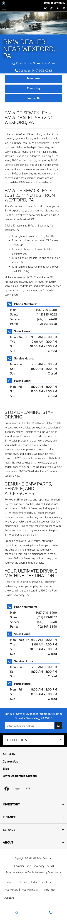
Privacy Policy (11, 889)
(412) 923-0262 (47, 314)
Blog (6, 768)
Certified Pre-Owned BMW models (41, 423)
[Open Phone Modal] (57, 8)
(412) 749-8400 (46, 310)
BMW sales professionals (19, 440)
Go (58, 726)
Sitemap (23, 882)
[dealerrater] (28, 789)
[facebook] (7, 789)
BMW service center (30, 525)
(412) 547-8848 (46, 324)
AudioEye (9, 897)
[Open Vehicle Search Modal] (45, 8)
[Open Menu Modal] (4, 8)
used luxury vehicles (19, 427)
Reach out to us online (17, 581)
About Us (9, 754)
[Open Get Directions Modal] (64, 8)
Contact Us (34, 98)
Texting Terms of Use (41, 882)
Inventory (33, 78)
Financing (33, 88)
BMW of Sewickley (43, 858)
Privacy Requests (29, 889)
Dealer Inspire (54, 872)
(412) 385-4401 (47, 319)
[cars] (17, 789)
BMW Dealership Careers (20, 776)
